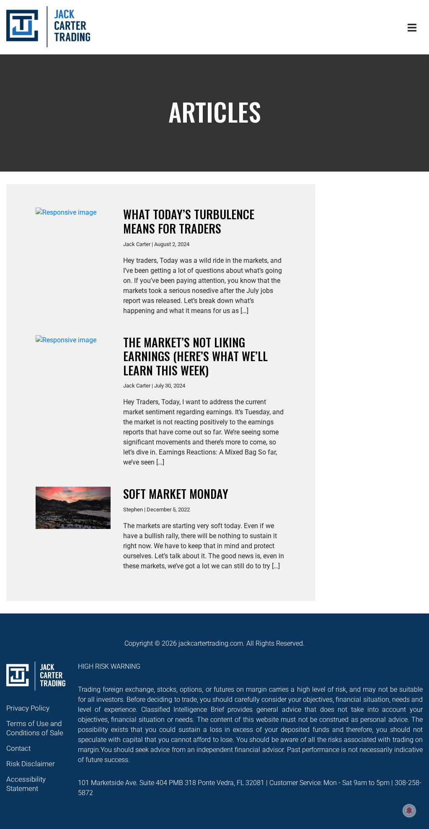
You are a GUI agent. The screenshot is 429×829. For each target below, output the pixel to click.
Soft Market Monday (175, 493)
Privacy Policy (27, 708)
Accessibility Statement (26, 784)
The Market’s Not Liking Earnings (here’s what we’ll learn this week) (195, 356)
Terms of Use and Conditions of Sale (34, 728)
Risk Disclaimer (30, 764)
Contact (18, 748)
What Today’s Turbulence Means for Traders (188, 221)
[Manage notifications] (409, 810)
